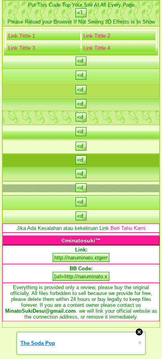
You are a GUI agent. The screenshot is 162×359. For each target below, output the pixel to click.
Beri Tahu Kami (127, 228)
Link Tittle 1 (21, 36)
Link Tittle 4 (96, 48)
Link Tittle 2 (96, 36)
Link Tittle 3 (21, 48)
